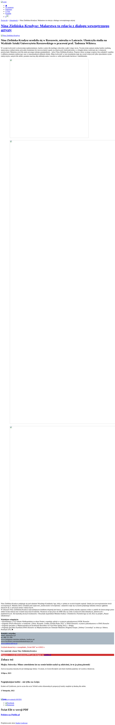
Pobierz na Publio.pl (10, 714)
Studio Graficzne (21, 723)
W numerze (9, 7)
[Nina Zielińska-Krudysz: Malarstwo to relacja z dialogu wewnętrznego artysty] (10, 35)
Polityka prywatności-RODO (11, 699)
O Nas (7, 11)
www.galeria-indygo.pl (9, 643)
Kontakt (8, 13)
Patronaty (8, 9)
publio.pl (47, 655)
